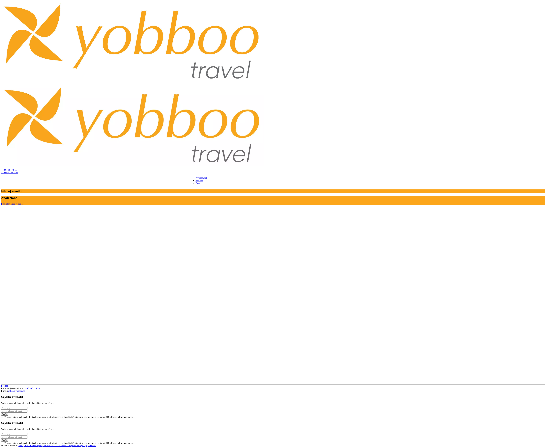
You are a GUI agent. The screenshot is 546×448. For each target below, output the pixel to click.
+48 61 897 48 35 (9, 170)
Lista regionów (17, 204)
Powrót (4, 386)
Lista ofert (6, 204)
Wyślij (4, 414)
